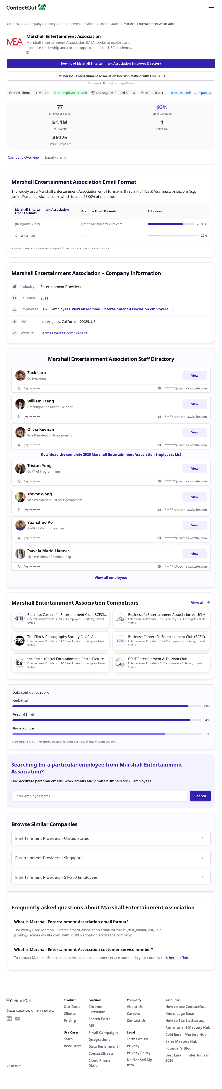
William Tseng (40, 401)
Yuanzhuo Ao (40, 522)
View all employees (111, 577)
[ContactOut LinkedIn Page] (9, 1039)
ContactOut (15, 24)
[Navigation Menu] (211, 7)
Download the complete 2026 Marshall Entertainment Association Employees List (111, 454)
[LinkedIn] (27, 52)
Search (200, 796)
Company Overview (24, 157)
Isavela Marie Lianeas (48, 551)
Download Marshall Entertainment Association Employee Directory (111, 63)
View (194, 375)
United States (109, 24)
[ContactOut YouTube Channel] (17, 1039)
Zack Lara (36, 372)
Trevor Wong (39, 494)
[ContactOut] (28, 7)
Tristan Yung (39, 465)
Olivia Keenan (40, 429)
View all (197, 602)
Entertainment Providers (77, 24)
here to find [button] (178, 957)
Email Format (56, 157)
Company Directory (42, 24)
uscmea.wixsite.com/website (64, 333)
